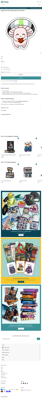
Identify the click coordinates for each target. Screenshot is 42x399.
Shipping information (5, 107)
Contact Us (2, 376)
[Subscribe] (38, 339)
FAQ (1, 370)
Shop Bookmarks (21, 281)
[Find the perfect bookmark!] (21, 258)
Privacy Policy (3, 374)
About (2, 368)
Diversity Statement (4, 373)
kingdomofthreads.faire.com (23, 101)
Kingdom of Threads (12, 136)
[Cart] (38, 1)
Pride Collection (11, 162)
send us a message (17, 102)
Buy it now (21, 77)
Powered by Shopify (4, 396)
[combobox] (21, 5)
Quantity (2, 61)
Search (2, 367)
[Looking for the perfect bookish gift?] (21, 211)
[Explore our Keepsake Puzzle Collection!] (21, 305)
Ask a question (3, 110)
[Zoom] (40, 53)
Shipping (2, 371)
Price (2, 56)
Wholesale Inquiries (4, 377)
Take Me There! (21, 328)
